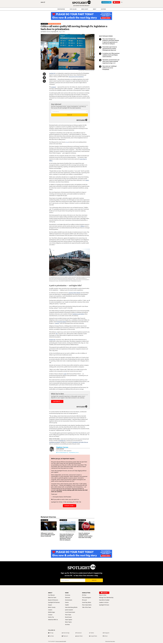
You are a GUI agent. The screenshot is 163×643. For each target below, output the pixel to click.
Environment (68, 600)
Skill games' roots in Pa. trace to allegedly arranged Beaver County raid (48, 534)
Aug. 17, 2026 (82, 520)
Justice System (69, 610)
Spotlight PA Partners (54, 602)
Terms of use (107, 641)
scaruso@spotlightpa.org (62, 452)
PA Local (84, 600)
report (87, 180)
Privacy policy (112, 641)
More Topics (68, 622)
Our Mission (51, 595)
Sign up (94, 580)
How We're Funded (104, 600)
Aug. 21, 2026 (44, 520)
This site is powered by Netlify (61, 641)
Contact (50, 614)
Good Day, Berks (86, 602)
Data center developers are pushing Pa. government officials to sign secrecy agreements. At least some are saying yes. (67, 537)
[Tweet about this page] (44, 81)
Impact (50, 605)
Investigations (61, 9)
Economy (67, 595)
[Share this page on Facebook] (44, 77)
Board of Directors (53, 600)
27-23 (67, 142)
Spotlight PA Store (104, 605)
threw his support (61, 321)
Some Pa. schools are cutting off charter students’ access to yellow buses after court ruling (85, 535)
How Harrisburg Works (71, 607)
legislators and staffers (78, 314)
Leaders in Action (103, 602)
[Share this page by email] (44, 74)
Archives (67, 624)
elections (103, 9)
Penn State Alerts (86, 605)
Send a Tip (51, 617)
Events (67, 602)
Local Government (70, 612)
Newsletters (86, 592)
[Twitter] (69, 452)
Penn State (68, 614)
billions (82, 226)
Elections (67, 597)
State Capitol (68, 619)
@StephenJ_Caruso (75, 452)
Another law (52, 339)
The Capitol (44, 23)
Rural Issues (68, 617)
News (67, 592)
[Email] (56, 452)
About (94, 9)
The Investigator (86, 597)
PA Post (84, 595)
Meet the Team (52, 597)
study (65, 373)
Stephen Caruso (62, 447)
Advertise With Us (53, 619)
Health (67, 605)
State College (73, 9)
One (57, 333)
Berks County (84, 9)
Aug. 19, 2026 (63, 520)
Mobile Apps (51, 612)
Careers (50, 610)
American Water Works (74, 292)
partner (57, 323)
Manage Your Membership (106, 597)
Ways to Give (102, 595)
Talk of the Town (86, 607)
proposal (53, 87)
